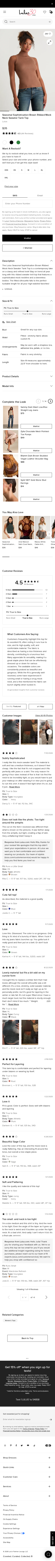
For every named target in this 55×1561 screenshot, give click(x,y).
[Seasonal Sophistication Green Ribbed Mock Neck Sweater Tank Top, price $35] (10, 527)
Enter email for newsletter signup (16, 1419)
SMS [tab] (15, 195)
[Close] (52, 1533)
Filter (42, 706)
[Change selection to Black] (11, 142)
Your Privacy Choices (12, 1533)
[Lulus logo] (27, 12)
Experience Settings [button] (11, 1529)
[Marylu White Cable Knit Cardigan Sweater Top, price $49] (42, 527)
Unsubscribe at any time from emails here (35, 1431)
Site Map (6, 1542)
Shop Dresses (9, 1457)
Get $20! (52, 1540)
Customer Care (10, 1477)
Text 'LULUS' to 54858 (27, 1400)
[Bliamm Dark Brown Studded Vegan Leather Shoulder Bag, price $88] (10, 465)
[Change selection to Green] (18, 142)
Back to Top (27, 1338)
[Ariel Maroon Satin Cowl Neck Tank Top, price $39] (26, 527)
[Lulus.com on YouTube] (28, 1445)
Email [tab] (40, 195)
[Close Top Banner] (52, 4)
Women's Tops (10, 1320)
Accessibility (8, 1538)
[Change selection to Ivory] (4, 142)
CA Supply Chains (10, 1519)
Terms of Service (28, 1429)
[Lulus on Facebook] (16, 1445)
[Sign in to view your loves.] (45, 12)
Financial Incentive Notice (16, 224)
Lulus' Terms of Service (13, 221)
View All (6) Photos (44, 715)
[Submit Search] (49, 22)
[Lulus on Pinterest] (11, 1445)
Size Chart (11, 322)
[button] (48, 34)
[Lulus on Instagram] (5, 1445)
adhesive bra (27, 348)
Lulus (4, 122)
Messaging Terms (31, 221)
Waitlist (27, 238)
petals (37, 348)
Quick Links (8, 1467)
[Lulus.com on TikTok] (34, 1445)
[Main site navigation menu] (4, 12)
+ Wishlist (27, 248)
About (6, 1496)
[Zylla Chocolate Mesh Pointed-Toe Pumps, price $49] (10, 441)
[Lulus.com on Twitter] (22, 1445)
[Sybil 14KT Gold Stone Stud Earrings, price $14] (10, 490)
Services (7, 1486)
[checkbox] (27, 590)
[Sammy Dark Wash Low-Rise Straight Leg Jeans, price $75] (10, 417)
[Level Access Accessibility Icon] (48, 1445)
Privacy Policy (45, 221)
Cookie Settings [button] (9, 1524)
